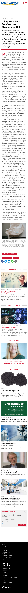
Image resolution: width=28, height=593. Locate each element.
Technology (6, 554)
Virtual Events (7, 580)
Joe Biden (7, 258)
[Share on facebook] (2, 261)
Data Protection (8, 579)
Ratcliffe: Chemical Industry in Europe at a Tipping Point (9, 471)
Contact (5, 570)
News (12, 18)
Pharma (4, 548)
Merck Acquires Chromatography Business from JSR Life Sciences (10, 499)
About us (5, 572)
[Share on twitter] (5, 261)
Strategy (8, 469)
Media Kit (5, 574)
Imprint (5, 575)
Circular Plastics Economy (8, 327)
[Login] (23, 3)
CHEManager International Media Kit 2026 (13, 419)
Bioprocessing (10, 496)
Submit (22, 524)
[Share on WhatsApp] (12, 261)
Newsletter (6, 568)
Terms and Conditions (10, 577)
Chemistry (9, 388)
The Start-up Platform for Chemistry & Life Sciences (8, 292)
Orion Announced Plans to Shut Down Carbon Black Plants (10, 391)
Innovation (6, 552)
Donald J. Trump (9, 253)
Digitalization (7, 557)
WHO (16, 258)
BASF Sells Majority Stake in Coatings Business (8, 444)
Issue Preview (7, 582)
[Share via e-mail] (15, 261)
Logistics (5, 559)
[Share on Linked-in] (9, 261)
